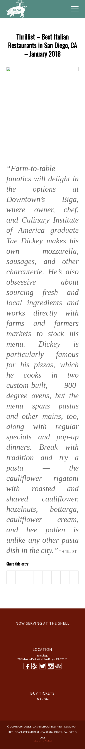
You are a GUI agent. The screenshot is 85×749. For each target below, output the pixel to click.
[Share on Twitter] (20, 577)
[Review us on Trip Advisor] (58, 668)
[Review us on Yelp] (35, 668)
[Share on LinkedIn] (47, 577)
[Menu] (73, 9)
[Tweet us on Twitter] (42, 668)
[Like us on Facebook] (27, 668)
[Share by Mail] (74, 577)
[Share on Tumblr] (56, 577)
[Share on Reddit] (65, 577)
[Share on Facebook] (11, 577)
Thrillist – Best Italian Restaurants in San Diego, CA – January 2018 (42, 45)
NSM (49, 740)
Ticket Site (43, 699)
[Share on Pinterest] (38, 577)
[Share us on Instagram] (50, 668)
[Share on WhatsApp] (29, 577)
